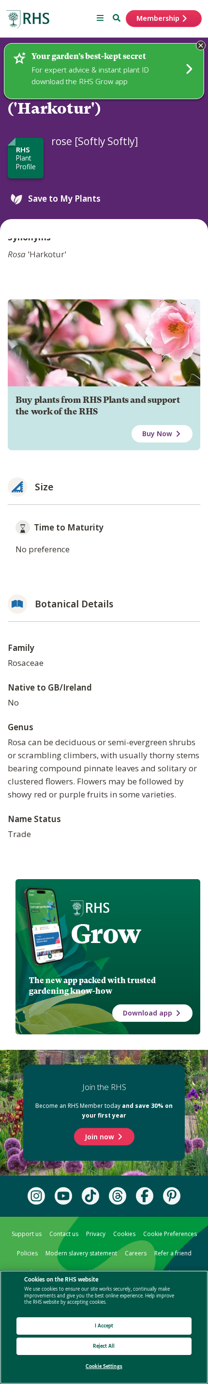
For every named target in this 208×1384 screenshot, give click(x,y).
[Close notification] (201, 45)
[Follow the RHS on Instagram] (36, 1196)
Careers (136, 1253)
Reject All (104, 1346)
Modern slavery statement (81, 1253)
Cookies (124, 1234)
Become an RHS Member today (104, 1110)
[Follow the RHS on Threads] (117, 1196)
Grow (106, 933)
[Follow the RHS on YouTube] (63, 1196)
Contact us (63, 1234)
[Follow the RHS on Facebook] (144, 1196)
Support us (27, 1234)
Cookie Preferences (170, 1234)
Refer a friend (173, 1253)
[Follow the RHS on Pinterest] (171, 1196)
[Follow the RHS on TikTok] (90, 1196)
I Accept (104, 1326)
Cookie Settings (104, 1366)
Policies (27, 1253)
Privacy (95, 1234)
